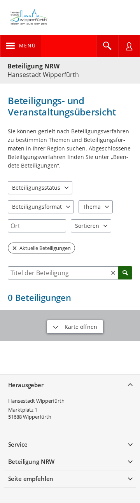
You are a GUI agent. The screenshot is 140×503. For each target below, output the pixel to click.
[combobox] (37, 225)
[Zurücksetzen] (113, 272)
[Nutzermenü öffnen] (129, 46)
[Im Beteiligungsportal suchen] (107, 46)
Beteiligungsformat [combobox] (37, 206)
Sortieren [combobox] (87, 225)
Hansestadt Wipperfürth (36, 400)
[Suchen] (125, 272)
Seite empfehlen (31, 478)
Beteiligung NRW (33, 66)
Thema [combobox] (92, 206)
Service (18, 444)
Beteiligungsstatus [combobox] (36, 187)
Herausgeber (26, 385)
